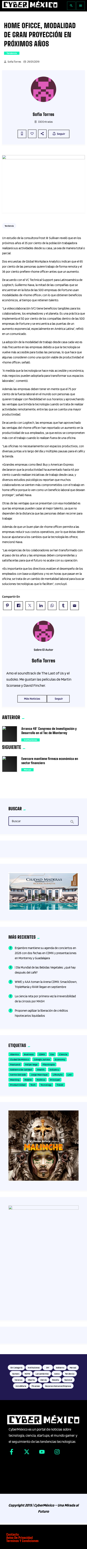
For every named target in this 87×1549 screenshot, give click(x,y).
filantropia (49, 1064)
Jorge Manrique (39, 1074)
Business (29, 1054)
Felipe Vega (31, 1064)
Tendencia (12, 53)
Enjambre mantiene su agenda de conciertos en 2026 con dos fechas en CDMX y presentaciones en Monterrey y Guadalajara (45, 953)
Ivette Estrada (18, 1074)
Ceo (52, 1054)
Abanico (14, 1054)
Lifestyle (58, 1074)
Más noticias (32, 698)
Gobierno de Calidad (21, 1069)
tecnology (46, 1084)
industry (54, 1069)
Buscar (16, 821)
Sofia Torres (14, 61)
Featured (15, 1064)
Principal (55, 1079)
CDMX (42, 1054)
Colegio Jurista (42, 1059)
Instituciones (30, 739)
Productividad (17, 1084)
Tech (32, 1084)
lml (70, 1074)
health (41, 1069)
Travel (60, 1084)
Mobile (28, 1079)
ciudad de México (19, 1059)
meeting (14, 1079)
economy (60, 1059)
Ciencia (63, 1054)
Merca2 (27, 769)
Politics (41, 1079)
